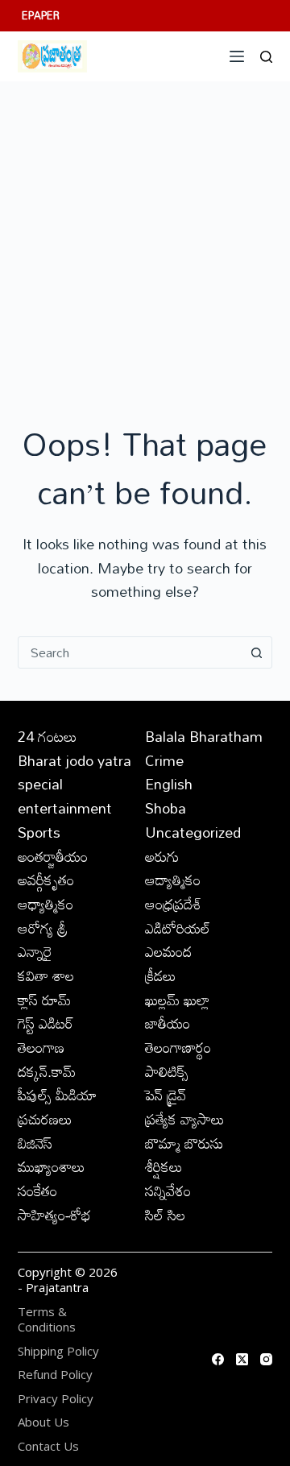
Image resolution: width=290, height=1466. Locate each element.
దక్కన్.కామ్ (47, 1071)
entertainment (65, 807)
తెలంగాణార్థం (178, 1047)
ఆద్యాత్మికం (173, 879)
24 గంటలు (47, 736)
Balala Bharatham (204, 736)
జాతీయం (167, 1022)
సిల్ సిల (165, 1214)
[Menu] (237, 56)
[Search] (266, 57)
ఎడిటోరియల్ (177, 927)
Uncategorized (193, 832)
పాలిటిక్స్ (166, 1071)
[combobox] (130, 652)
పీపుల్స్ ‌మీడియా (57, 1094)
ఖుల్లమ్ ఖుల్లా (177, 999)
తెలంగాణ (41, 1047)
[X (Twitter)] (242, 1359)
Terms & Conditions (47, 1320)
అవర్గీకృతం (46, 879)
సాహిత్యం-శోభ (54, 1214)
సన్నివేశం (168, 1190)
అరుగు (162, 856)
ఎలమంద (168, 951)
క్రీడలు (160, 975)
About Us (43, 1422)
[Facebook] (218, 1359)
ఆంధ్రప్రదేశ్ (173, 903)
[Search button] (256, 652)
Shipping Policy (58, 1351)
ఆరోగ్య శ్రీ (43, 927)
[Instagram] (266, 1359)
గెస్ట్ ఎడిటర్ (45, 1022)
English (169, 783)
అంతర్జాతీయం (53, 856)
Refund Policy (55, 1374)
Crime (164, 760)
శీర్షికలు (164, 1166)
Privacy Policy (55, 1398)
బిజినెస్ (35, 1142)
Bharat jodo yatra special (74, 772)
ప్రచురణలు (45, 1118)
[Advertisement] (145, 234)
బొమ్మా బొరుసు (184, 1142)
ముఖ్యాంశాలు (51, 1166)
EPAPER (41, 15)
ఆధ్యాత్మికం (45, 903)
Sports (39, 832)
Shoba (165, 807)
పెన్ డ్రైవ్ (165, 1094)
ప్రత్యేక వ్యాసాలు (185, 1118)
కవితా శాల (46, 975)
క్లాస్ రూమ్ (44, 999)
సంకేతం (37, 1190)
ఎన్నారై (35, 951)
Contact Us (48, 1446)
